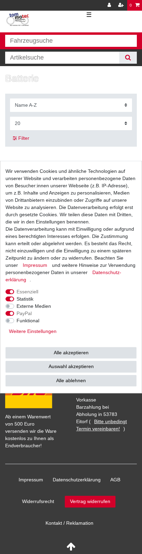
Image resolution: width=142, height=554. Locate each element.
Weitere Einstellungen (33, 331)
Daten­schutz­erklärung (77, 479)
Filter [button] (23, 138)
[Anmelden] (110, 5)
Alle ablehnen (71, 380)
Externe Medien (34, 306)
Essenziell (27, 291)
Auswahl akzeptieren (71, 366)
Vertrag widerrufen (90, 501)
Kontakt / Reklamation (69, 523)
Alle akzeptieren (71, 352)
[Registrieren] (122, 5)
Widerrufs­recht (38, 501)
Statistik (25, 299)
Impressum (31, 479)
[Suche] (128, 58)
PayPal (24, 313)
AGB (115, 479)
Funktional (28, 320)
